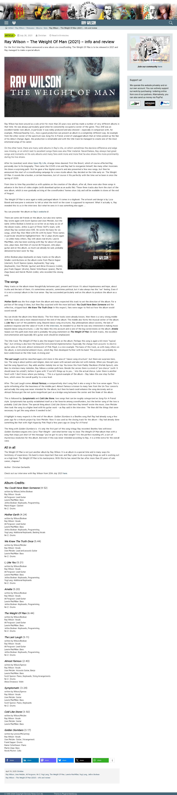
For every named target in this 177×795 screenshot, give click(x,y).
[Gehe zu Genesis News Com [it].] (6, 28)
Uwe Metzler (20, 774)
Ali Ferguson (31, 774)
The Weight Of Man (57, 774)
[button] (13, 760)
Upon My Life (39, 163)
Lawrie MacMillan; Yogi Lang (76, 774)
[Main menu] (6, 22)
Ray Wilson (10, 774)
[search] (171, 22)
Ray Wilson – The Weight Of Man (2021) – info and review (28, 778)
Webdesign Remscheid (88, 793)
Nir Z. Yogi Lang (43, 774)
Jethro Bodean (94, 774)
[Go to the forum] (14, 22)
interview (54, 325)
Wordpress (48, 793)
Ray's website (39, 211)
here (65, 473)
